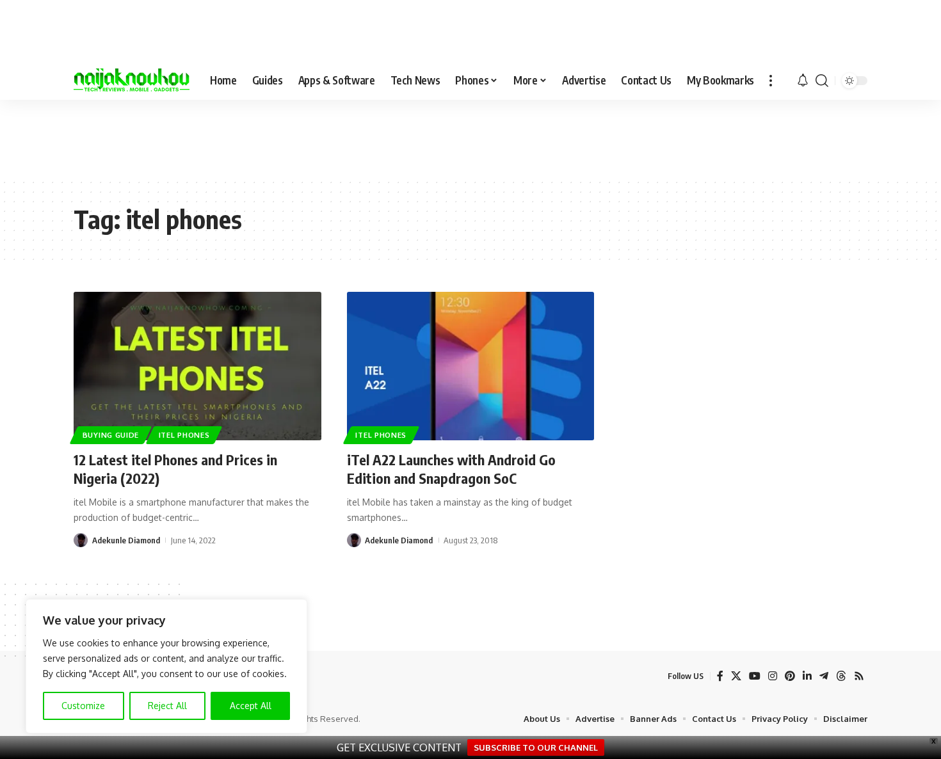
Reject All (167, 705)
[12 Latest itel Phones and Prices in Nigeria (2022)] (197, 366)
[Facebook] (720, 676)
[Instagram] (772, 676)
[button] (771, 80)
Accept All (250, 705)
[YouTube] (755, 676)
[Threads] (841, 676)
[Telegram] (824, 676)
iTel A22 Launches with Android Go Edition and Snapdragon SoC (451, 469)
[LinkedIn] (807, 676)
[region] (166, 666)
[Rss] (859, 676)
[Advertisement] (470, 138)
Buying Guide (111, 435)
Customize (83, 705)
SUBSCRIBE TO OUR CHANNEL (536, 747)
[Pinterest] (790, 676)
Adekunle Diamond (126, 540)
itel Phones (184, 435)
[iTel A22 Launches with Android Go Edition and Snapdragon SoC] (471, 366)
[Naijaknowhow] (131, 80)
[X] (736, 676)
